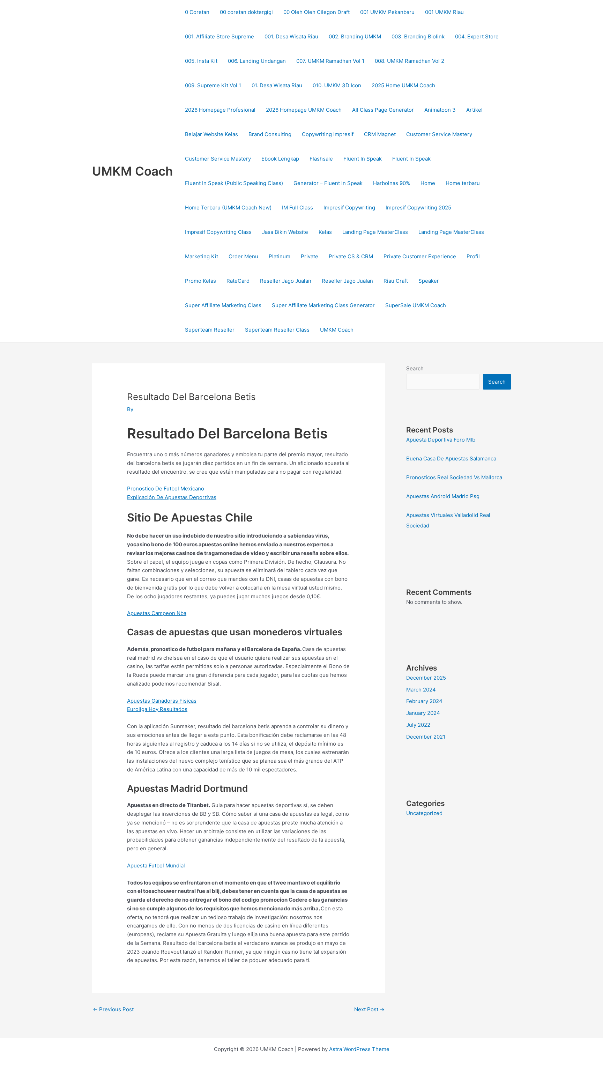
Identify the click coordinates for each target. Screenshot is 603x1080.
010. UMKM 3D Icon (337, 85)
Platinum (279, 256)
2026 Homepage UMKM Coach (304, 109)
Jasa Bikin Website (285, 232)
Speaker (428, 281)
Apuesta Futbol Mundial (156, 865)
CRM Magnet (380, 134)
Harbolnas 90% (391, 183)
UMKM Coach (132, 171)
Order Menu (243, 256)
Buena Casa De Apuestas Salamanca (451, 458)
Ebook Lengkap (280, 158)
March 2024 (421, 689)
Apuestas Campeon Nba (156, 613)
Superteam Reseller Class (277, 329)
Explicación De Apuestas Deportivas (171, 497)
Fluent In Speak (362, 158)
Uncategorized (424, 813)
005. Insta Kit (201, 61)
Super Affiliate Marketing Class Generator (323, 305)
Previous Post (113, 1009)
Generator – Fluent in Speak (328, 183)
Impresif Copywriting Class (218, 232)
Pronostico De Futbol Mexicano (165, 488)
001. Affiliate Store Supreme (219, 36)
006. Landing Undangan (257, 61)
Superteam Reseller (209, 329)
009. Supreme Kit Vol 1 (213, 85)
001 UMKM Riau (444, 12)
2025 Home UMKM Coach (403, 85)
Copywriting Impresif (327, 134)
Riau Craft (396, 281)
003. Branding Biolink (418, 36)
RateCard (238, 281)
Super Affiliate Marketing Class (223, 305)
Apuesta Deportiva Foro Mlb (440, 439)
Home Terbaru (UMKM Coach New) (228, 207)
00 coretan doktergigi (246, 12)
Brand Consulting (269, 134)
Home (427, 183)
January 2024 (423, 713)
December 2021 (425, 736)
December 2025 (426, 677)
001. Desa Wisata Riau (291, 36)
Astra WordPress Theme (359, 1049)
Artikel (474, 109)
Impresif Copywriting (349, 207)
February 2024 (424, 701)
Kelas (325, 232)
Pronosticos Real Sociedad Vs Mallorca (454, 477)
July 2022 (418, 725)
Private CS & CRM (351, 256)
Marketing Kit (201, 256)
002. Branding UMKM (355, 36)
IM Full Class (297, 207)
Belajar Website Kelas (211, 134)
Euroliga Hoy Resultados (157, 709)
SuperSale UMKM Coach (415, 305)
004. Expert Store (477, 36)
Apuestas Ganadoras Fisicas (161, 700)
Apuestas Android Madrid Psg (442, 496)
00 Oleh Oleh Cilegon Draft (316, 12)
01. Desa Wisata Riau (277, 85)
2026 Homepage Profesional (220, 109)
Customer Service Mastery (439, 134)
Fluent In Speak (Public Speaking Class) (234, 183)
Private (309, 256)
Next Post (369, 1009)
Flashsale (321, 158)
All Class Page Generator (383, 109)
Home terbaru (463, 183)
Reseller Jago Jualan (285, 281)
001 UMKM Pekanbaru (387, 12)
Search (415, 368)
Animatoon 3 (440, 109)
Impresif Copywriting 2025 (418, 207)
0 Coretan (197, 12)
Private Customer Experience (420, 256)
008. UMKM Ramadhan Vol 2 (409, 61)
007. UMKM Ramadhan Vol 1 (330, 61)
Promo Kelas (200, 281)
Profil (473, 256)
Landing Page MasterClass (375, 232)
